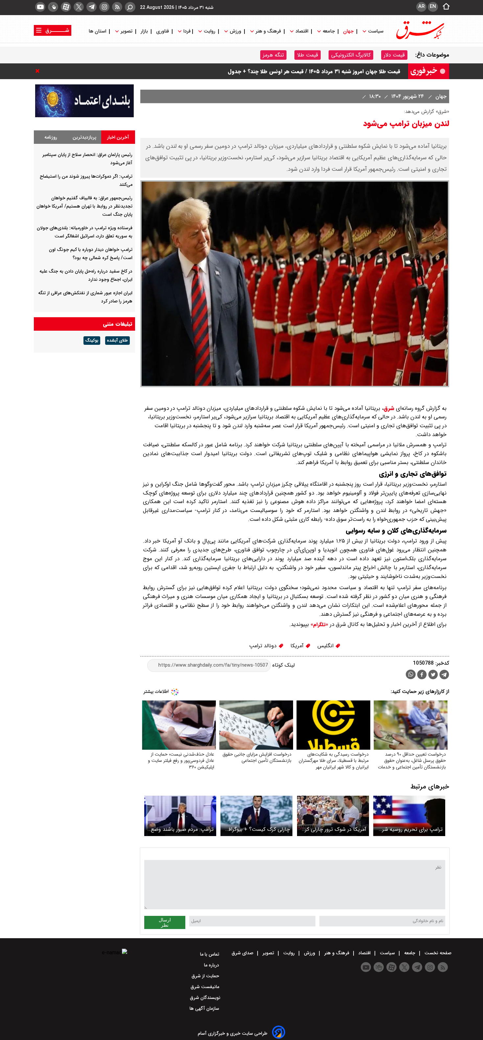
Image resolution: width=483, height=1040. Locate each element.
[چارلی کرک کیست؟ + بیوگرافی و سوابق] (256, 816)
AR (421, 7)
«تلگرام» (318, 625)
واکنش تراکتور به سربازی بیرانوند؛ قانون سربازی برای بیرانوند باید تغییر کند (316, 70)
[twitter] (79, 7)
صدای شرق (243, 953)
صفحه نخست (437, 953)
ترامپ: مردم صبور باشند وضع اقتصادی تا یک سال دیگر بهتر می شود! (182, 829)
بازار (144, 31)
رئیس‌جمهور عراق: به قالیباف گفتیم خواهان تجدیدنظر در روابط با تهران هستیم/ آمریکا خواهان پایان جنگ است (84, 206)
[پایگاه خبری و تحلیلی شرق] (419, 38)
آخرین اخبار (118, 137)
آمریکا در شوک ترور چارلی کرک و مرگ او (333, 829)
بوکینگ (91, 340)
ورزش (235, 31)
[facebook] (422, 675)
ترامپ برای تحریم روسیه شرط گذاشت (410, 829)
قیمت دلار (394, 55)
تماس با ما (210, 954)
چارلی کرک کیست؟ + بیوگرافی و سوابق (257, 829)
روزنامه (50, 137)
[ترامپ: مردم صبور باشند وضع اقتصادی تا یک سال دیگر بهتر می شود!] (180, 816)
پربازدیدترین (84, 137)
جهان (348, 31)
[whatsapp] (411, 674)
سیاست (376, 31)
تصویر (126, 31)
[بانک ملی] (84, 116)
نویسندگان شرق (205, 997)
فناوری (162, 31)
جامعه (328, 31)
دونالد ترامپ (263, 646)
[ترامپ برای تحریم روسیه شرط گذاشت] (409, 816)
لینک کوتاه (283, 665)
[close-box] (39, 70)
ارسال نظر (165, 922)
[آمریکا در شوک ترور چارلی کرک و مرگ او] (333, 816)
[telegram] (91, 7)
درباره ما (212, 965)
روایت (209, 31)
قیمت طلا (307, 55)
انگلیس (326, 646)
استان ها (98, 31)
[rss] (117, 7)
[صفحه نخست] (444, 7)
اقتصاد (302, 31)
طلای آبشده (117, 340)
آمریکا (297, 646)
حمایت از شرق (206, 976)
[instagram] (104, 7)
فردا (186, 31)
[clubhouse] (53, 7)
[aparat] (66, 7)
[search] (130, 7)
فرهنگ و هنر (268, 31)
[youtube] (40, 7)
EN (433, 7)
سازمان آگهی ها (205, 1008)
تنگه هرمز (273, 55)
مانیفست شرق (205, 986)
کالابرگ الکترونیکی (351, 55)
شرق (388, 408)
